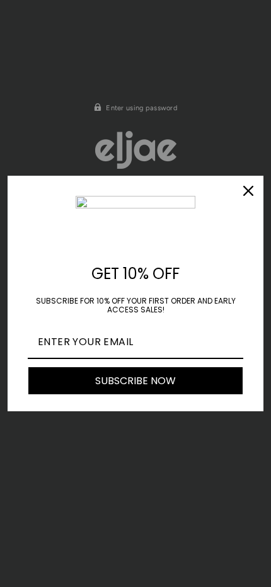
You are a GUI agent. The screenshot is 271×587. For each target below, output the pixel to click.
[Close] (248, 191)
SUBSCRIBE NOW (135, 380)
